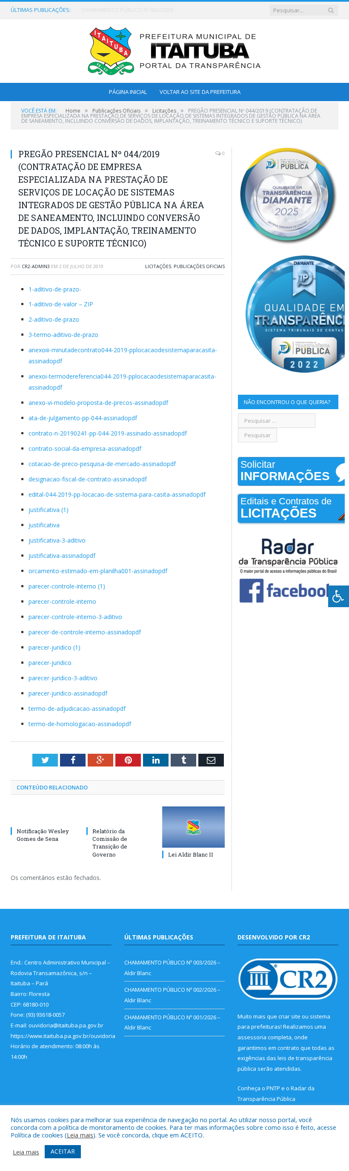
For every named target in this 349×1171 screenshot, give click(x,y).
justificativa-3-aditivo (57, 540)
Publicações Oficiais (199, 266)
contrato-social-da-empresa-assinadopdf (85, 448)
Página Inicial (128, 92)
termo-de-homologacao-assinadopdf (80, 724)
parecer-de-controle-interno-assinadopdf (85, 632)
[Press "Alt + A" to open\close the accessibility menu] (338, 596)
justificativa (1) (49, 510)
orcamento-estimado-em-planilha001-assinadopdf (98, 571)
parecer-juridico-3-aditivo (63, 678)
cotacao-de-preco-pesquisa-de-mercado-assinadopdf (102, 464)
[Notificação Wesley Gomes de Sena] (42, 815)
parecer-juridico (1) (54, 647)
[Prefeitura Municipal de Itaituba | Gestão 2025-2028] (174, 49)
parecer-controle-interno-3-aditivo (75, 617)
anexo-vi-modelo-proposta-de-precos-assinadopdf (98, 403)
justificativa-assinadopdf (62, 556)
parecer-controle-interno (62, 601)
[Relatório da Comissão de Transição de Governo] (117, 815)
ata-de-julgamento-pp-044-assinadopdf (83, 418)
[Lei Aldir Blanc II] (193, 827)
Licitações (158, 266)
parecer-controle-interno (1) (67, 586)
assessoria (251, 1037)
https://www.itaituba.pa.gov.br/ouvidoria (63, 1036)
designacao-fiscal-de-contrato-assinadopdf (88, 479)
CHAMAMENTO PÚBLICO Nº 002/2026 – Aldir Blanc (132, 10)
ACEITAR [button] (63, 1151)
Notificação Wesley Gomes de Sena (43, 835)
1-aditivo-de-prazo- (55, 289)
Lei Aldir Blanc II (190, 854)
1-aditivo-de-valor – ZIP (61, 304)
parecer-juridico (50, 663)
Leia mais (80, 1135)
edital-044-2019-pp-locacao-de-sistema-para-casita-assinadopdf (117, 494)
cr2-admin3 (36, 266)
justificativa (44, 525)
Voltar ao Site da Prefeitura (200, 92)
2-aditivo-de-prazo (54, 319)
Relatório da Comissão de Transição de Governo (109, 842)
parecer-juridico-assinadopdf (68, 693)
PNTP (273, 1088)
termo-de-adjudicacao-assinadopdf (77, 708)
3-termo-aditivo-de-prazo (63, 335)
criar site (289, 1016)
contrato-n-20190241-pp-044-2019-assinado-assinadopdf (108, 433)
